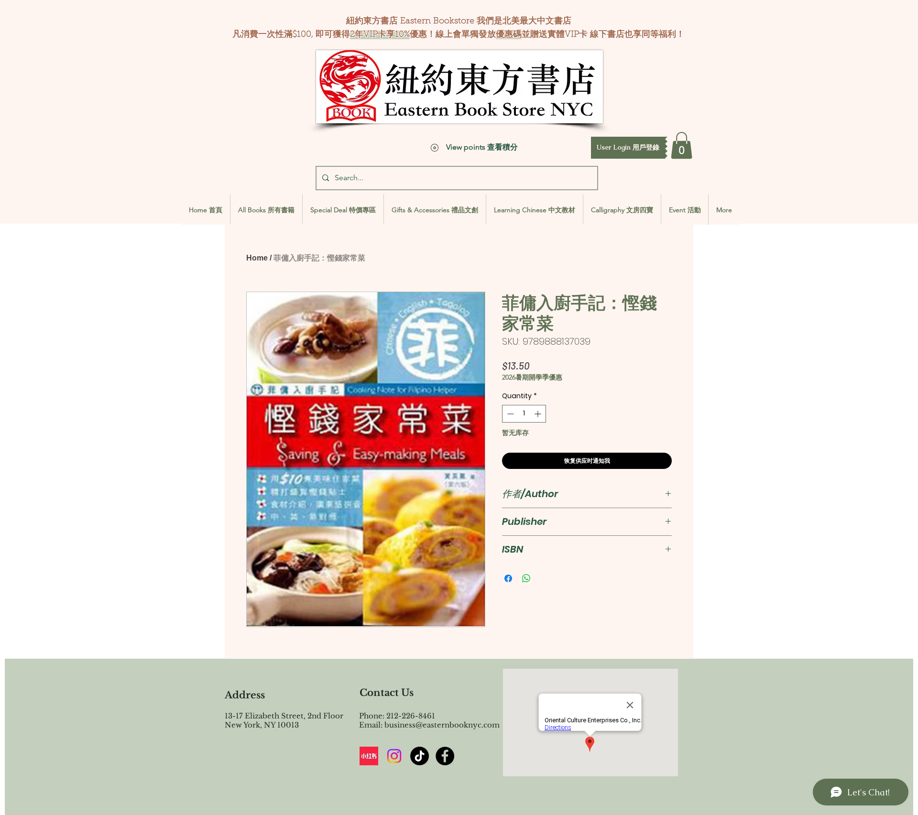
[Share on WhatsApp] (526, 578)
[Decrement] (509, 413)
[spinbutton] (524, 413)
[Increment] (539, 413)
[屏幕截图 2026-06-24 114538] (369, 756)
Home (257, 258)
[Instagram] (394, 756)
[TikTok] (419, 756)
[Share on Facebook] (508, 578)
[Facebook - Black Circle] (445, 756)
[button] (628, 148)
